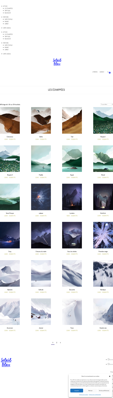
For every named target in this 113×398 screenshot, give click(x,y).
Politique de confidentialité (95, 394)
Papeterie (6, 17)
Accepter (77, 390)
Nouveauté (8, 13)
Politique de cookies (83, 394)
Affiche (5, 6)
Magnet (7, 21)
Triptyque (7, 10)
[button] (110, 376)
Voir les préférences (104, 390)
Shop (111, 372)
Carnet (7, 24)
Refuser (90, 390)
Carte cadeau (7, 28)
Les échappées (9, 8)
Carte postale (9, 19)
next (60, 343)
